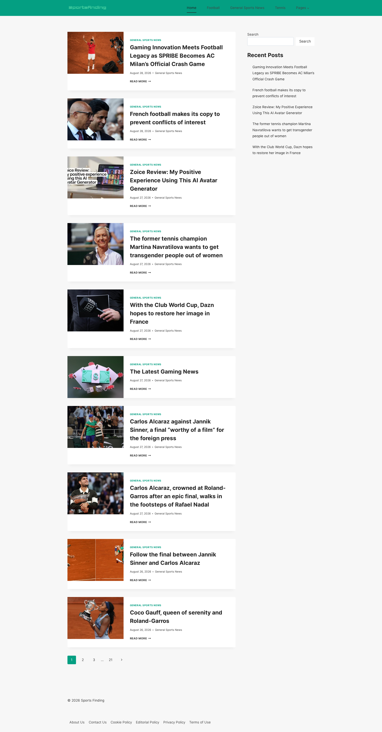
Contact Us (98, 722)
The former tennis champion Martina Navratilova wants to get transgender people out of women (176, 247)
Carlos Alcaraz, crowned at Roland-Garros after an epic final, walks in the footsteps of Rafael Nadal (178, 496)
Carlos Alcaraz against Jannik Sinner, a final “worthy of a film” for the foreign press (177, 430)
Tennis (280, 8)
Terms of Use (200, 722)
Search (252, 34)
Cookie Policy (121, 722)
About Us (77, 722)
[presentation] (95, 53)
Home (191, 8)
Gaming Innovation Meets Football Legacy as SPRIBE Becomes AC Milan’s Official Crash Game (176, 55)
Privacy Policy (174, 722)
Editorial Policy (147, 722)
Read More (140, 81)
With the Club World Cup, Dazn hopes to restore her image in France (172, 313)
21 (110, 660)
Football (213, 8)
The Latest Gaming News (164, 371)
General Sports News (247, 8)
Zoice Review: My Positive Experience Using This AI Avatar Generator (173, 180)
